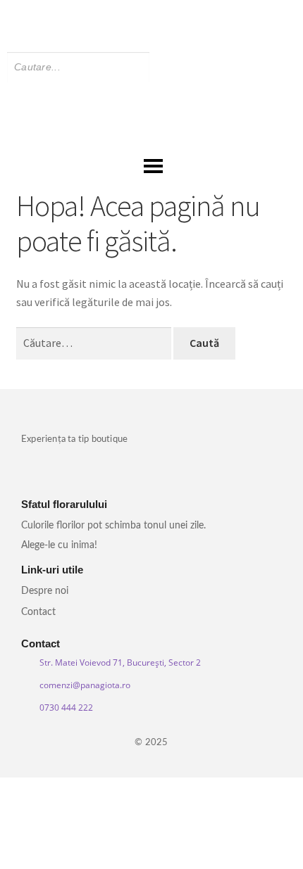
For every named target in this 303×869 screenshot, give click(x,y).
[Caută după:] (95, 343)
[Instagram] (163, 15)
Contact (38, 612)
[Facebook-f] (140, 15)
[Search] (172, 67)
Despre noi (44, 591)
